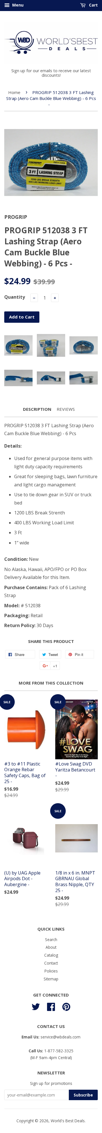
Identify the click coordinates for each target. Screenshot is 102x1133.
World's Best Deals (68, 1120)
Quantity (14, 297)
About (51, 947)
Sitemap (51, 979)
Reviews (66, 409)
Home (14, 92)
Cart (93, 5)
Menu (17, 5)
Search (51, 939)
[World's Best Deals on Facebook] (51, 1005)
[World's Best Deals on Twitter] (35, 1005)
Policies (51, 971)
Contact (51, 963)
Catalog (51, 955)
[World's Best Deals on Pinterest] (66, 1005)
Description (37, 409)
